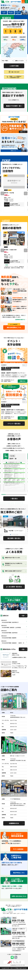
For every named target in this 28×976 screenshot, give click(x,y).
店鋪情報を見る (14, 823)
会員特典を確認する (20, 319)
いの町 (21, 913)
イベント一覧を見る (14, 423)
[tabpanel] (14, 9)
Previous (2, 193)
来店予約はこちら (19, 873)
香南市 (11, 913)
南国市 (8, 913)
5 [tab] (16, 534)
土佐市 (18, 913)
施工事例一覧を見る (14, 538)
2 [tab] (11, 534)
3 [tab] (15, 14)
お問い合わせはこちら (19, 896)
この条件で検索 (14, 66)
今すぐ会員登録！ (19, 849)
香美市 (14, 913)
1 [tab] (12, 14)
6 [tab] (17, 534)
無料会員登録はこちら (14, 327)
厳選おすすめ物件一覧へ (14, 106)
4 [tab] (14, 534)
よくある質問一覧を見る (14, 587)
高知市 (4, 913)
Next (25, 193)
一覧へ (23, 616)
